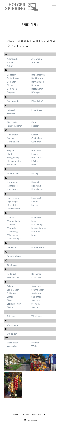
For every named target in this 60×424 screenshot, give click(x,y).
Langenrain (36, 198)
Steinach (35, 303)
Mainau (10, 217)
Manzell (35, 221)
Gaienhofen (12, 134)
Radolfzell (11, 273)
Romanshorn (13, 277)
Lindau (34, 201)
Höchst (34, 161)
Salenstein (36, 286)
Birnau (10, 85)
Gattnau (11, 138)
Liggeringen (12, 201)
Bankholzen (37, 78)
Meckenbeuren (38, 228)
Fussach (35, 125)
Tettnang (11, 316)
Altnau (10, 62)
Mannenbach (13, 221)
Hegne (34, 154)
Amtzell (35, 62)
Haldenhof (36, 150)
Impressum (25, 414)
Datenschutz (36, 414)
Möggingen (12, 235)
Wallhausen (12, 342)
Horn (33, 164)
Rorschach (36, 277)
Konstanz (36, 185)
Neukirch (11, 247)
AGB (45, 414)
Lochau (34, 205)
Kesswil (35, 182)
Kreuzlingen (37, 189)
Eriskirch (11, 109)
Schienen (11, 293)
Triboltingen (37, 316)
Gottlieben (36, 138)
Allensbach (12, 58)
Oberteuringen (14, 256)
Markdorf (11, 224)
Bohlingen (12, 88)
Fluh (33, 122)
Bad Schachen (38, 74)
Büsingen (35, 92)
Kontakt (15, 414)
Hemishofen (37, 157)
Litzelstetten (13, 205)
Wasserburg (13, 346)
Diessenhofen (13, 101)
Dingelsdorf (37, 101)
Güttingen (36, 141)
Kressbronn (12, 189)
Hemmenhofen (14, 161)
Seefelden (36, 293)
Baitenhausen (13, 78)
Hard (9, 154)
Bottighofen (37, 88)
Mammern (36, 217)
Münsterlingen (14, 238)
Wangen (35, 342)
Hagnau (11, 150)
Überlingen (12, 325)
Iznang (34, 173)
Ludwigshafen (13, 208)
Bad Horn (11, 74)
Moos (34, 235)
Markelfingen (37, 224)
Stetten (10, 307)
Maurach (11, 228)
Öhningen (12, 265)
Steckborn (36, 300)
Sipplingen (36, 296)
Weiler (34, 346)
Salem (10, 286)
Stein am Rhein (14, 303)
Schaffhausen (37, 289)
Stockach (35, 307)
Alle (11, 40)
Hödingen (11, 164)
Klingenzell (12, 185)
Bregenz (11, 92)
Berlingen (11, 81)
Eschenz (11, 113)
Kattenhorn (12, 182)
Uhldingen (12, 333)
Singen (10, 296)
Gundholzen (13, 141)
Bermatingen (37, 81)
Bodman (35, 85)
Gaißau (35, 134)
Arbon (10, 65)
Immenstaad (13, 173)
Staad (9, 300)
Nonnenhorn (37, 247)
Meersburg (12, 231)
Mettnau (35, 231)
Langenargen (13, 198)
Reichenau (36, 273)
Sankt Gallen (13, 289)
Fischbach (12, 122)
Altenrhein (36, 58)
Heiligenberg (13, 157)
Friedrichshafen (14, 125)
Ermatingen (37, 109)
